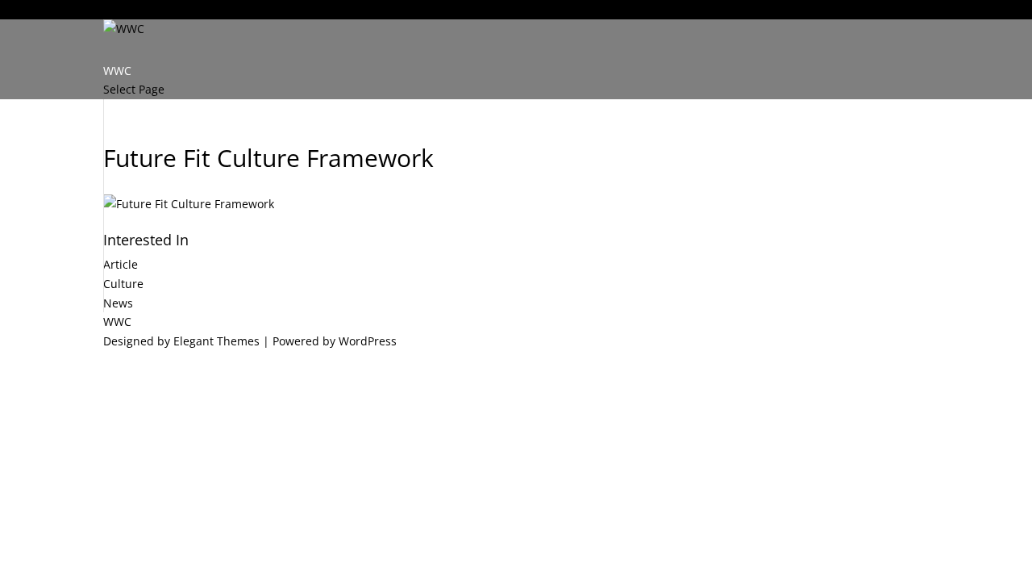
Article (120, 264)
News (118, 303)
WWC (117, 9)
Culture (123, 283)
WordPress (368, 341)
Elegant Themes (216, 341)
